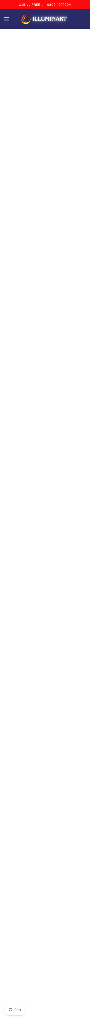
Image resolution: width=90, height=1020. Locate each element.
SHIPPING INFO (25, 584)
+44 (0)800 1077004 (45, 722)
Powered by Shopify (45, 1010)
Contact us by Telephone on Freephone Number (45, 713)
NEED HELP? (61, 584)
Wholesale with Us (45, 856)
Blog (45, 864)
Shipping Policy (45, 834)
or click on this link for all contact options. (45, 730)
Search (45, 820)
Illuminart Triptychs (45, 790)
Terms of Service (45, 827)
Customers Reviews (45, 805)
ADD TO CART (48, 285)
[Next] (79, 78)
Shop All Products (45, 813)
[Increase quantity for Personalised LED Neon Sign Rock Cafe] (36, 269)
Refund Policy (45, 842)
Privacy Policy (45, 849)
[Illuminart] (45, 19)
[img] (34, 745)
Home (45, 771)
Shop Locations (45, 798)
